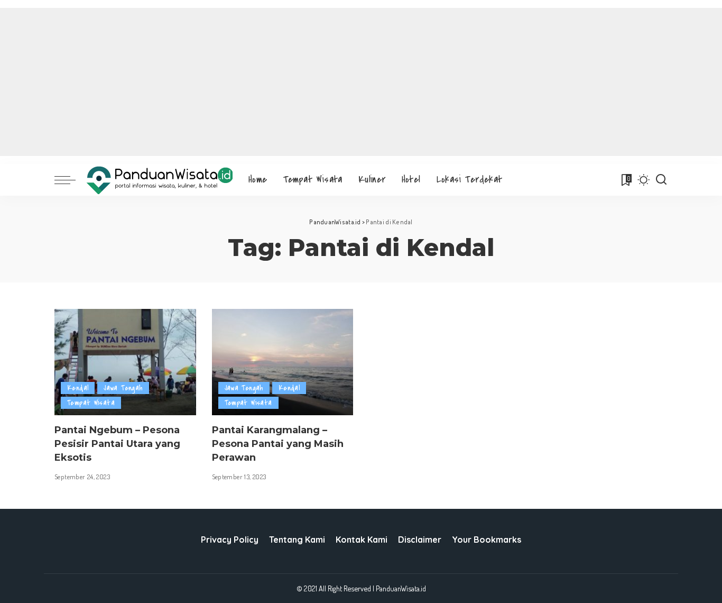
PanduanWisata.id (401, 588)
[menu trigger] (70, 180)
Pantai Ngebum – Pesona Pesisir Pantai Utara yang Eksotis (117, 443)
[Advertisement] (361, 82)
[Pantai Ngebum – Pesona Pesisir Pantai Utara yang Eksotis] (125, 362)
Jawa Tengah (123, 388)
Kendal (77, 388)
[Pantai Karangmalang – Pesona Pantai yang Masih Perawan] (283, 362)
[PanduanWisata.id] (159, 180)
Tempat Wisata (91, 402)
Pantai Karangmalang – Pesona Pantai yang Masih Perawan (278, 443)
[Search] (661, 180)
